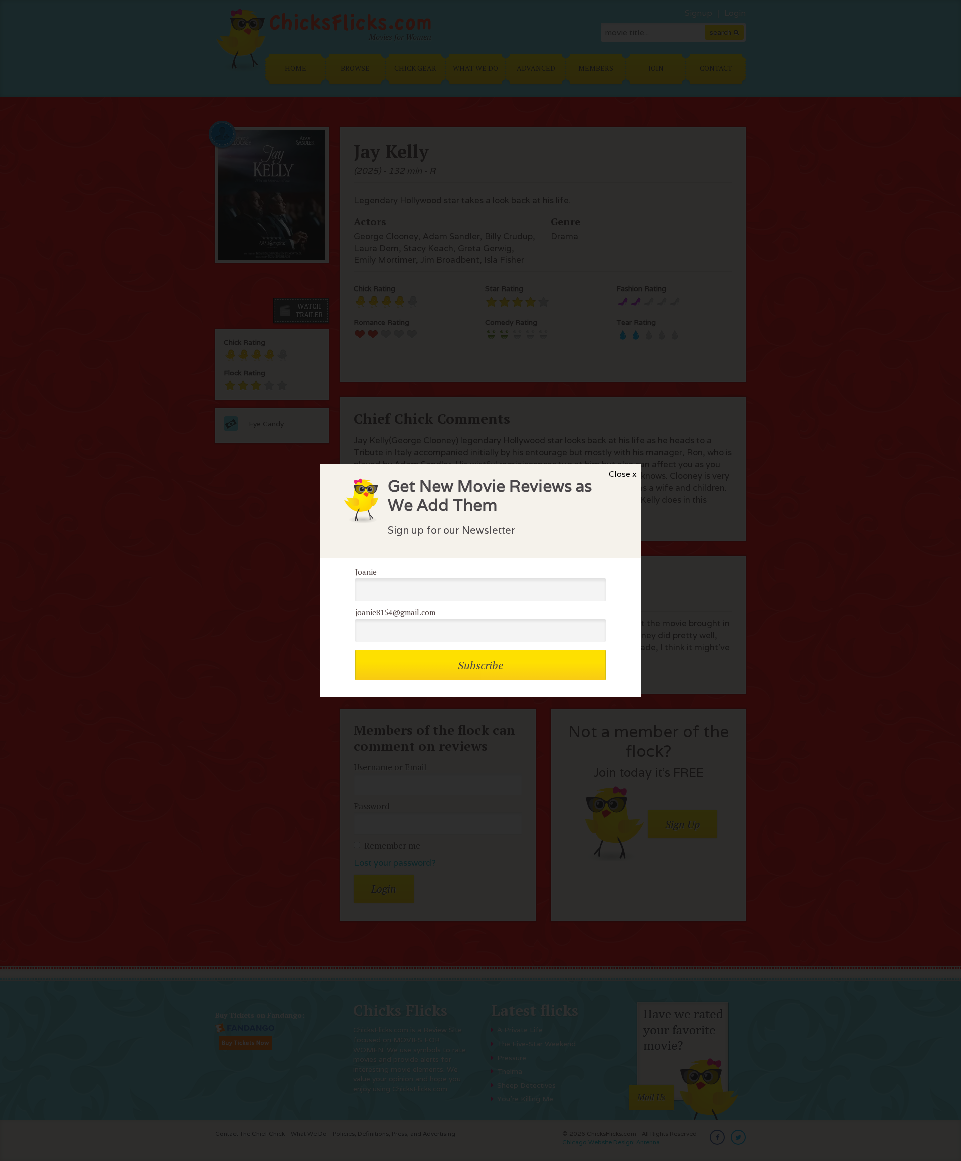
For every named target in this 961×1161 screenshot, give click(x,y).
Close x (623, 474)
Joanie (366, 572)
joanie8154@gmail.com (395, 612)
